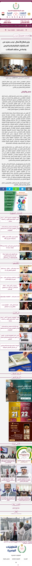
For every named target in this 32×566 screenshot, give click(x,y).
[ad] (16, 201)
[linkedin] (17, 17)
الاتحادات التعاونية (24, 35)
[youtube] (19, 17)
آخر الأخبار (16, 313)
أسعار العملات (16, 373)
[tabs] (7, 17)
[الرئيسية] (26, 30)
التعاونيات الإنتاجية (16, 558)
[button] (2, 201)
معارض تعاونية (20, 30)
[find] (12, 17)
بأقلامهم (16, 263)
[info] (10, 17)
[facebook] (24, 17)
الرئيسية (25, 558)
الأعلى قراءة (16, 444)
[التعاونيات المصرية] (20, 371)
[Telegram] (22, 189)
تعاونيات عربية (11, 30)
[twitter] (22, 17)
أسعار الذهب (16, 377)
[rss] (15, 17)
